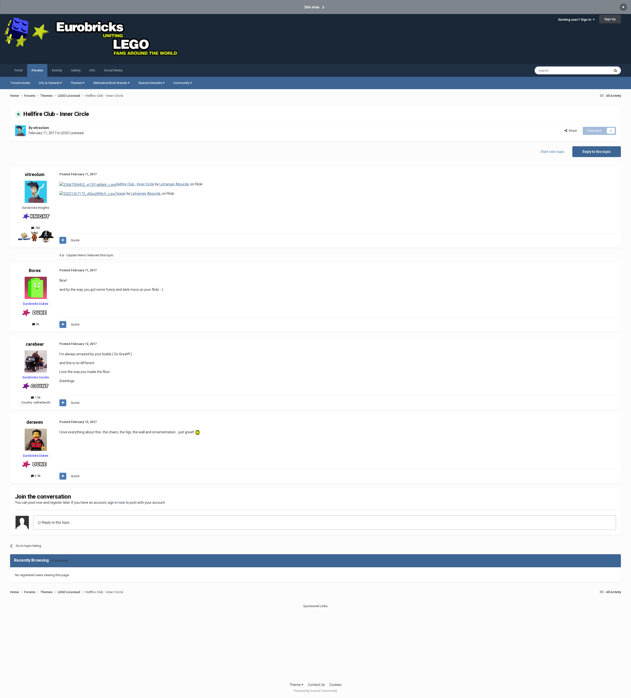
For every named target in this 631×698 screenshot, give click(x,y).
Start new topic (552, 152)
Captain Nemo (76, 255)
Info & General (49, 83)
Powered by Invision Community (315, 691)
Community (181, 83)
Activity (57, 70)
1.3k (37, 397)
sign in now (116, 502)
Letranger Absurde (174, 184)
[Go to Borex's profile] (36, 288)
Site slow (311, 7)
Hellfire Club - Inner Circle (135, 184)
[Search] (615, 70)
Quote (75, 240)
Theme (295, 685)
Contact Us (316, 685)
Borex (35, 270)
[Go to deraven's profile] (36, 440)
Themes (76, 83)
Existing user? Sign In (575, 19)
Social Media (113, 70)
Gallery (76, 70)
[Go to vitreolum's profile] (20, 130)
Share (572, 130)
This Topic (596, 70)
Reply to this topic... (56, 522)
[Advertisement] (315, 642)
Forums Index (20, 83)
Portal (19, 70)
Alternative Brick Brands (110, 83)
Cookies (335, 685)
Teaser (120, 193)
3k (37, 324)
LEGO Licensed (72, 133)
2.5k (37, 476)
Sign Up (610, 19)
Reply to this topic (596, 152)
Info (92, 70)
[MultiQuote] (62, 240)
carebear (35, 344)
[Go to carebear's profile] (36, 361)
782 (37, 228)
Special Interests (150, 83)
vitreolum (41, 128)
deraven (34, 422)
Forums (37, 70)
